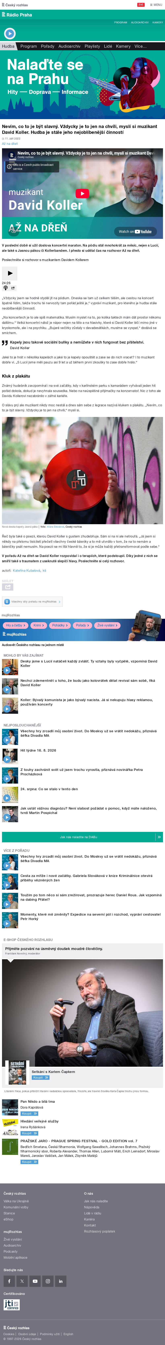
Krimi (37, 625)
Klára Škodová (55, 526)
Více (141, 46)
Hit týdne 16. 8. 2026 (38, 750)
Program (120, 22)
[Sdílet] (12, 288)
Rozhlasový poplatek (99, 1231)
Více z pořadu (17, 851)
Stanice (9, 1213)
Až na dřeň (10, 144)
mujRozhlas (11, 615)
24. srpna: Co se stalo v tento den (49, 789)
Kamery (158, 22)
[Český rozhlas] (15, 5)
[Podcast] (5, 288)
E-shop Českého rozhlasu (28, 940)
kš (44, 570)
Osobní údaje (27, 1334)
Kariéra (89, 1219)
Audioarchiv (139, 22)
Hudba (8, 46)
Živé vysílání (105, 625)
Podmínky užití (50, 1334)
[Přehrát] (9, 274)
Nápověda (91, 1207)
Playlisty (92, 46)
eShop (8, 1219)
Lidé (108, 46)
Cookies (8, 1334)
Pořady (48, 46)
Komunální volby (16, 1207)
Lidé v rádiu (92, 1213)
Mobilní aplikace (16, 1257)
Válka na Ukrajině (16, 1201)
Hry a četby (14, 625)
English (68, 1334)
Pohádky (58, 625)
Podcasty (11, 1251)
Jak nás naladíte (96, 1201)
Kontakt (90, 1225)
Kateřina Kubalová (26, 570)
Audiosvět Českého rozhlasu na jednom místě (33, 645)
